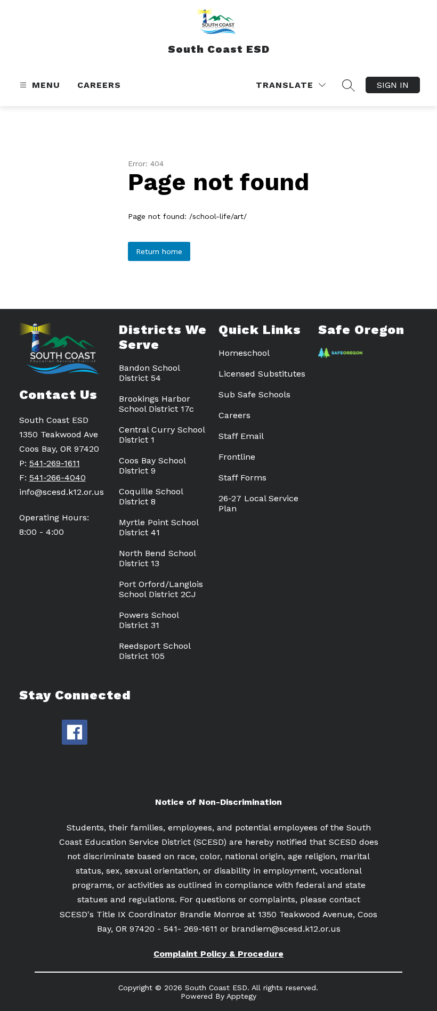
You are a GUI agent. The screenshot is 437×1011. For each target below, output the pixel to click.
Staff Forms (242, 477)
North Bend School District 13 (157, 558)
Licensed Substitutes (261, 374)
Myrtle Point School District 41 (158, 527)
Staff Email (241, 436)
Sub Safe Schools (254, 394)
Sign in (393, 85)
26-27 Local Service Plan (258, 503)
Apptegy (241, 996)
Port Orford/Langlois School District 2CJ (161, 589)
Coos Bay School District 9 (152, 465)
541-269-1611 (54, 463)
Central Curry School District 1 (162, 435)
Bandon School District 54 (149, 373)
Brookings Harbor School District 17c (156, 404)
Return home (159, 251)
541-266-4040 (57, 477)
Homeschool (244, 353)
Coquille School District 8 (151, 496)
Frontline (236, 457)
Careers (99, 85)
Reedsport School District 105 (154, 651)
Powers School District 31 (149, 620)
